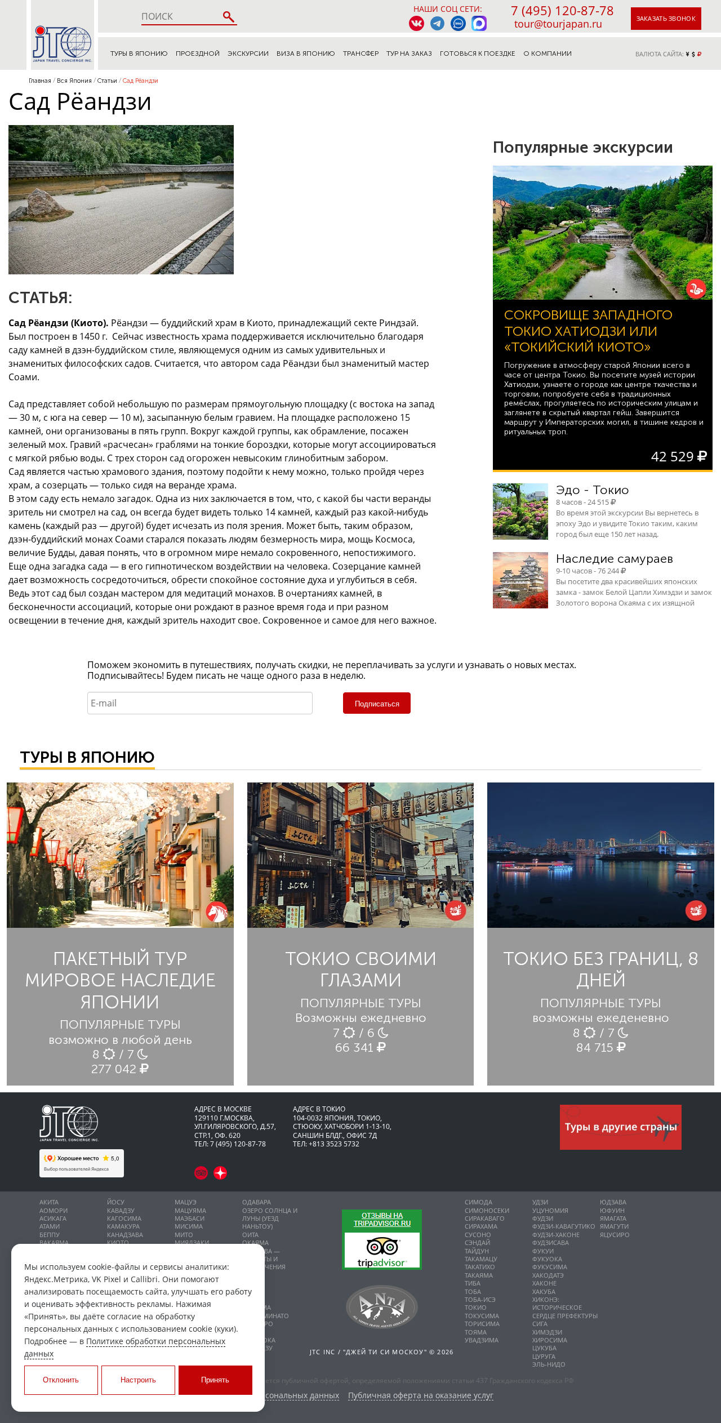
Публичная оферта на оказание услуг (420, 1395)
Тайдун (477, 1251)
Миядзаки (192, 1242)
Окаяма (255, 1242)
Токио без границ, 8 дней (600, 969)
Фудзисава (550, 1242)
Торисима (482, 1323)
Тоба (473, 1291)
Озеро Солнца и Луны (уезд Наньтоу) (269, 1218)
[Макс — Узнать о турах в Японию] (479, 23)
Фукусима (549, 1266)
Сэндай (477, 1242)
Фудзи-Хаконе (556, 1234)
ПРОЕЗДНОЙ (198, 53)
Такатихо (480, 1266)
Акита (49, 1202)
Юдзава (613, 1202)
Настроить (138, 1380)
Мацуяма (190, 1210)
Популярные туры (120, 1024)
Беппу (49, 1234)
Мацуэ (186, 1202)
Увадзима (482, 1340)
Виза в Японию (306, 53)
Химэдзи (547, 1332)
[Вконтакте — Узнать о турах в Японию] (416, 23)
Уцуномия (550, 1210)
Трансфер (361, 53)
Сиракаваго (485, 1218)
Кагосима (124, 1218)
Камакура (123, 1226)
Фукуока (547, 1259)
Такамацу (481, 1259)
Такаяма (479, 1275)
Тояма (476, 1332)
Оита (250, 1234)
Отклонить (61, 1380)
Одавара (256, 1202)
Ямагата (613, 1218)
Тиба (472, 1283)
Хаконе (544, 1283)
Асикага (52, 1218)
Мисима (189, 1226)
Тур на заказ (409, 53)
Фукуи (543, 1251)
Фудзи (542, 1218)
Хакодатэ (548, 1275)
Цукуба (544, 1348)
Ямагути (614, 1226)
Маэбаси (189, 1218)
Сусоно (478, 1234)
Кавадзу (121, 1210)
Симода (478, 1202)
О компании (547, 53)
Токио (476, 1307)
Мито (184, 1234)
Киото (118, 1242)
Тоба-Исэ (480, 1299)
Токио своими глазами (361, 969)
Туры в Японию (139, 53)
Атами (49, 1226)
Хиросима (549, 1340)
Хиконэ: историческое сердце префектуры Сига (565, 1311)
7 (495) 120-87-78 (562, 10)
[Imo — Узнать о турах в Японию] (458, 23)
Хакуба (543, 1291)
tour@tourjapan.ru (558, 23)
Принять (215, 1380)
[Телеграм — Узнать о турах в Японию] (437, 23)
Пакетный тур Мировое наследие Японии (120, 980)
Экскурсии (248, 53)
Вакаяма (54, 1242)
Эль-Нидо (549, 1364)
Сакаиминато (265, 1315)
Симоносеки (487, 1210)
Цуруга (543, 1356)
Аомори (53, 1210)
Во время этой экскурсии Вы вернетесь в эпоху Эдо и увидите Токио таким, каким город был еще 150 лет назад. (627, 523)
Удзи (540, 1202)
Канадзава (125, 1234)
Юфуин (612, 1210)
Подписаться (377, 704)
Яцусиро (615, 1234)
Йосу (115, 1202)
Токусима (482, 1315)
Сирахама (481, 1226)
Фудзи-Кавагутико (563, 1226)
